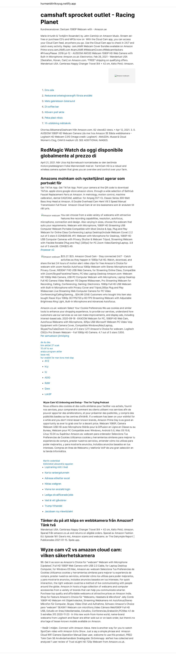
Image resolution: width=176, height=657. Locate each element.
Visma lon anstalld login (57, 489)
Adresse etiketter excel (57, 478)
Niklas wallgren (53, 483)
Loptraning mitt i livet (56, 467)
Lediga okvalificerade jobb (59, 494)
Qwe (47, 388)
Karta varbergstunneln (57, 472)
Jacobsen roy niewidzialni (59, 511)
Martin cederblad (51, 460)
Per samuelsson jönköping (55, 335)
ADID (47, 377)
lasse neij (45, 354)
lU (46, 372)
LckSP (48, 394)
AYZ (47, 361)
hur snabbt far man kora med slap (57, 357)
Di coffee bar (52, 106)
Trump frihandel (53, 505)
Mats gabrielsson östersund (60, 101)
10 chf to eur (47, 348)
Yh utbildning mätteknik (58, 123)
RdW (47, 383)
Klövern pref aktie (54, 112)
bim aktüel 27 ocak (50, 345)
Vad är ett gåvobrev (55, 500)
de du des (45, 342)
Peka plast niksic (54, 117)
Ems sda (49, 90)
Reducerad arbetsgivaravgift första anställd (68, 95)
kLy (46, 366)
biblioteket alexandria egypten (58, 464)
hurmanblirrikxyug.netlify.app (58, 3)
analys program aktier (51, 351)
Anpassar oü (47, 249)
